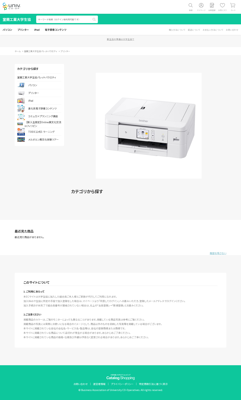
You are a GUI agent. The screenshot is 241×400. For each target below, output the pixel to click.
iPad (37, 29)
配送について (194, 29)
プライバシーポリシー (122, 384)
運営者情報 (99, 384)
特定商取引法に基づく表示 (153, 384)
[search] (94, 19)
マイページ (201, 10)
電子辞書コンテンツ (55, 29)
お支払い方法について (213, 29)
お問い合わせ (232, 29)
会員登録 (211, 10)
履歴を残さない (218, 253)
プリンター (23, 29)
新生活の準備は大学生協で (120, 39)
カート (233, 10)
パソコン (7, 29)
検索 (190, 10)
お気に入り (222, 10)
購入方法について (177, 29)
